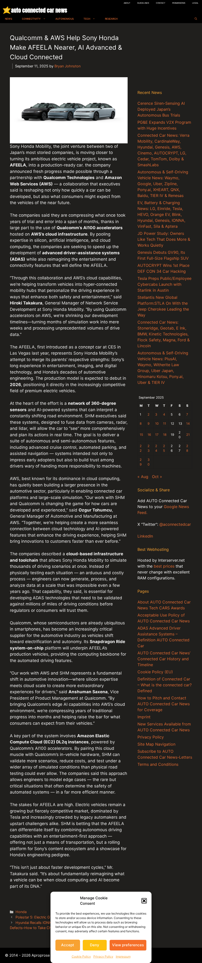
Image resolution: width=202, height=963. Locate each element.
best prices (164, 566)
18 (165, 434)
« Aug (142, 476)
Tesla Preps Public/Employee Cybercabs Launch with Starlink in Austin (164, 284)
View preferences (128, 945)
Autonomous (64, 18)
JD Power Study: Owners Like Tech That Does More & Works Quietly (163, 239)
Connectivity (31, 18)
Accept (67, 945)
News (8, 18)
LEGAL (195, 3)
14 (188, 423)
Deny (94, 945)
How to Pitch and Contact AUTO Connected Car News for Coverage (163, 703)
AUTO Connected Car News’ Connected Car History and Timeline (163, 658)
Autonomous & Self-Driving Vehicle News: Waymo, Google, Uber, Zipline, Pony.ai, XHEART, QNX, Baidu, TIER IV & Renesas (162, 183)
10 (157, 423)
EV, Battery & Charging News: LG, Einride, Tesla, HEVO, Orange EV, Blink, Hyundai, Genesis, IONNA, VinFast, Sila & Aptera (161, 214)
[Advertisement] (164, 57)
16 (149, 434)
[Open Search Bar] (196, 19)
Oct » (157, 476)
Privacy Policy (103, 956)
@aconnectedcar (175, 524)
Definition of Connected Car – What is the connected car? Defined (164, 685)
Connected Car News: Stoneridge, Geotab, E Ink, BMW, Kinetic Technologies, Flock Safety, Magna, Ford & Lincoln (163, 334)
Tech (87, 18)
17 (156, 434)
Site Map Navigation (156, 744)
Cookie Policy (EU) (155, 671)
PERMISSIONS (178, 3)
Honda (21, 912)
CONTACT (160, 3)
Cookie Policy (81, 956)
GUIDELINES (143, 3)
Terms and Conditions (157, 764)
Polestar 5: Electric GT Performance (45, 917)
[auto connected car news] (6, 10)
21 (188, 434)
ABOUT (127, 3)
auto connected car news (39, 10)
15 (141, 434)
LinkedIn (145, 536)
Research (111, 18)
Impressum (123, 956)
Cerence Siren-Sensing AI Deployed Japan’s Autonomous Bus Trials (161, 109)
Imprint (144, 716)
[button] (144, 900)
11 (164, 423)
